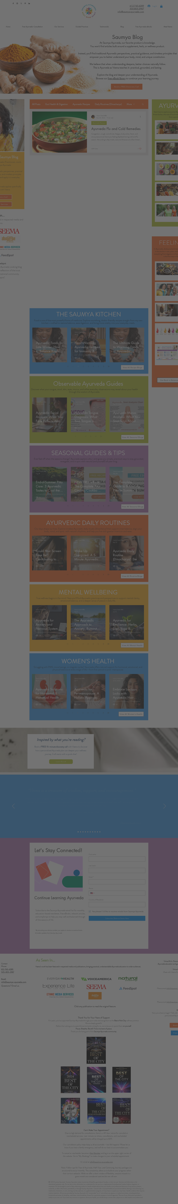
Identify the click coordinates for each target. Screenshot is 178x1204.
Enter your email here (39, 79)
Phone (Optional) (37, 89)
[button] (145, 13)
